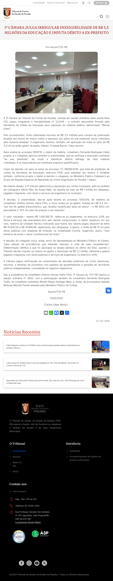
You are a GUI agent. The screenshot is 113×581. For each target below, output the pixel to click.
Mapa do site (72, 3)
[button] (107, 17)
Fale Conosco (19, 491)
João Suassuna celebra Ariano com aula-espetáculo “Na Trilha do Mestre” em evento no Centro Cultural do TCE (42, 364)
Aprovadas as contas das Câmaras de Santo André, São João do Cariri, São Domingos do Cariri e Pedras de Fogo (45, 381)
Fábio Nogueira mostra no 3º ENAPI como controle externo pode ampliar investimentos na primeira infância (43, 346)
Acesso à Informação (56, 3)
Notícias (16, 456)
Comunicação (19, 451)
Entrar (99, 3)
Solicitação (74, 451)
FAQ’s (15, 471)
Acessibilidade (39, 3)
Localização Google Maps (28, 522)
